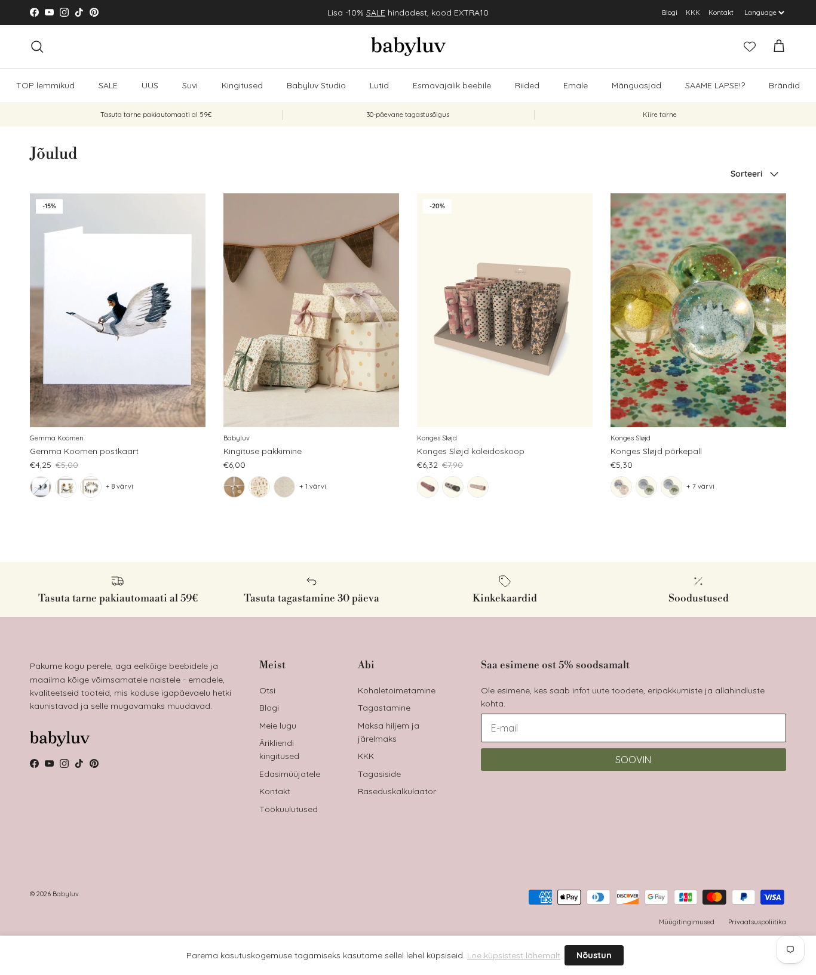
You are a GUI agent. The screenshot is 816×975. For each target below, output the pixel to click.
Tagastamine (384, 707)
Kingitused (242, 85)
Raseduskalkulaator (397, 791)
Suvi (190, 85)
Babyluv (66, 894)
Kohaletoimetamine (396, 690)
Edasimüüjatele (289, 774)
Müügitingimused (686, 922)
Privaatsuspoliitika (757, 922)
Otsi (267, 690)
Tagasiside (379, 774)
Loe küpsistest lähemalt (513, 955)
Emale (575, 85)
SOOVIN (633, 760)
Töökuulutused (288, 809)
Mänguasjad (636, 85)
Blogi (669, 12)
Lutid (379, 85)
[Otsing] (37, 46)
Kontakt (721, 12)
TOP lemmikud (45, 85)
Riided (527, 85)
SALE (375, 12)
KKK (693, 12)
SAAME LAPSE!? (715, 85)
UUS (150, 85)
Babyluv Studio (316, 85)
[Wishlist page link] (750, 47)
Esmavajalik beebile (452, 85)
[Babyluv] (408, 46)
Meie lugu (277, 725)
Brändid (784, 85)
